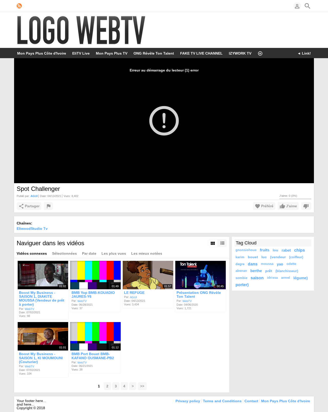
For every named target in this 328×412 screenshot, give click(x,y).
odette (291, 264)
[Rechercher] (307, 6)
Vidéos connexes (32, 253)
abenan (241, 271)
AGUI (133, 297)
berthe (256, 271)
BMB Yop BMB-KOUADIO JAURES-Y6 (93, 294)
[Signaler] (48, 206)
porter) (242, 284)
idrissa (272, 278)
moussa (267, 264)
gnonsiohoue (246, 250)
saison (257, 277)
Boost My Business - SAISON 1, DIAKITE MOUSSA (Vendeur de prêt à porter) (41, 298)
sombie (241, 278)
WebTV (29, 308)
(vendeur (278, 257)
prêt (268, 271)
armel (285, 278)
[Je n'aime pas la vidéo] (306, 206)
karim (239, 257)
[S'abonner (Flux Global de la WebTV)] (19, 5)
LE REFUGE (134, 293)
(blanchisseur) (286, 271)
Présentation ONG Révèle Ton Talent (199, 294)
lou (275, 250)
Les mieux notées (146, 253)
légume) (300, 278)
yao (280, 264)
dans (253, 264)
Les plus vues (113, 253)
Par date (89, 253)
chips (299, 250)
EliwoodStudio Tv (32, 228)
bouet (253, 257)
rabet (286, 250)
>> (142, 386)
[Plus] (260, 53)
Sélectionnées (64, 253)
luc (264, 257)
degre (239, 264)
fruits (264, 250)
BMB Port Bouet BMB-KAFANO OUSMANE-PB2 (92, 356)
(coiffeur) (296, 257)
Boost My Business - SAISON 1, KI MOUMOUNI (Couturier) (41, 358)
